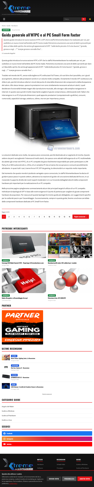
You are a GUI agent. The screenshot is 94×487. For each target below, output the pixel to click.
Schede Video (61, 464)
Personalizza (69, 479)
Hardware (14, 26)
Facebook (9, 433)
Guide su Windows (8, 411)
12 (59, 216)
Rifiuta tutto (54, 479)
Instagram (10, 439)
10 (49, 216)
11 (54, 216)
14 (69, 216)
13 (64, 216)
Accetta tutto (85, 479)
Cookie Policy (13, 484)
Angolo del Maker (8, 406)
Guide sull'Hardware (9, 416)
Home (4, 26)
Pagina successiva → (80, 216)
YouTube (9, 444)
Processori (60, 468)
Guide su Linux (7, 420)
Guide (8, 26)
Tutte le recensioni (47, 394)
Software (40, 468)
